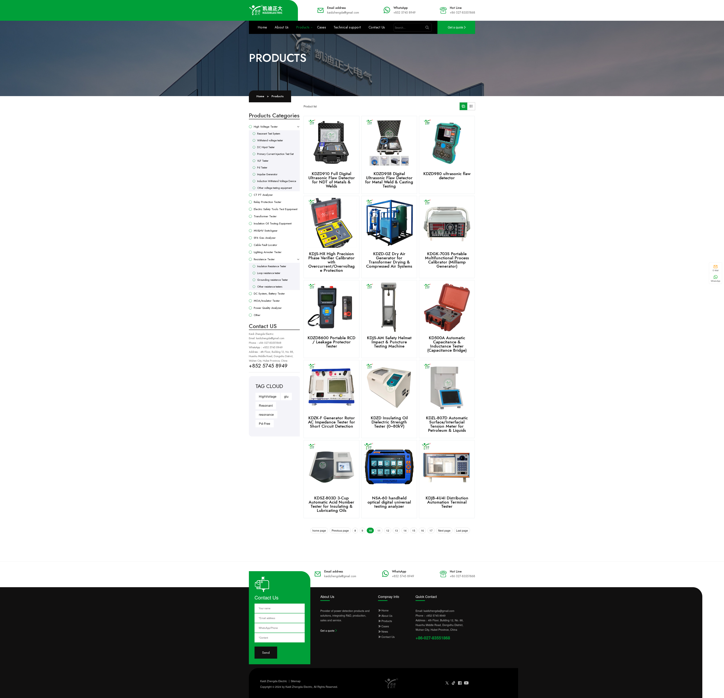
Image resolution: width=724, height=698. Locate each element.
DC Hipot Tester (266, 147)
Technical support (347, 27)
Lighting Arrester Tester (267, 252)
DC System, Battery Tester (269, 294)
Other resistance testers (269, 287)
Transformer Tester (265, 216)
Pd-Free (264, 423)
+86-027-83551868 (433, 638)
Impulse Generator (267, 174)
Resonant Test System (268, 133)
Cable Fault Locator (265, 245)
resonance (266, 414)
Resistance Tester (264, 259)
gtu (286, 396)
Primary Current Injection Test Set (275, 154)
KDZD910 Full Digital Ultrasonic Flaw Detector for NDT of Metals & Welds (331, 180)
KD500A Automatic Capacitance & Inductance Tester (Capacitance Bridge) (447, 344)
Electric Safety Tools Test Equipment (275, 209)
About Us (282, 27)
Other (257, 315)
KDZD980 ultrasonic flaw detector (447, 176)
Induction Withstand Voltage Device (276, 181)
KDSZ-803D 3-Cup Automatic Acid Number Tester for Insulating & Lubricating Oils (331, 504)
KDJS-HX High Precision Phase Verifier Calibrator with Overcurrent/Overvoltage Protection (331, 262)
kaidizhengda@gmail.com (270, 338)
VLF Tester (262, 161)
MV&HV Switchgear (266, 231)
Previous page (340, 530)
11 (378, 530)
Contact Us (377, 27)
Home (262, 27)
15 (413, 530)
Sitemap (296, 681)
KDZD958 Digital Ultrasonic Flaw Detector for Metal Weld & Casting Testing (389, 180)
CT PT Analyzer (263, 195)
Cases (321, 27)
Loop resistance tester (268, 273)
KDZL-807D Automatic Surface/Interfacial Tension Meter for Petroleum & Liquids (447, 424)
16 (422, 530)
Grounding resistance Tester (272, 280)
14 (404, 530)
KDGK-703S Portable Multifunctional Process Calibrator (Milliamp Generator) (447, 260)
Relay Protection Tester (267, 202)
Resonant (266, 405)
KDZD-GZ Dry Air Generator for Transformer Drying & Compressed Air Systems (389, 260)
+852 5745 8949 (273, 347)
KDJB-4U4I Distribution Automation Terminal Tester (447, 502)
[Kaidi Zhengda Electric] (266, 10)
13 (396, 530)
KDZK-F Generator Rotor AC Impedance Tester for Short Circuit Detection (331, 422)
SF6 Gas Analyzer (265, 238)
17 (431, 530)
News (384, 631)
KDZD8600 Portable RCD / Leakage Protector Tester (331, 342)
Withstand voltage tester (270, 140)
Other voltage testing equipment (274, 188)
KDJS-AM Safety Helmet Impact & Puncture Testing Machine (389, 342)
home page (319, 530)
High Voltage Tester (266, 127)
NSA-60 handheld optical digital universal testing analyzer (389, 502)
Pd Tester (262, 167)
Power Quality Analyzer (268, 308)
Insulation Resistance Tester (271, 266)
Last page (462, 530)
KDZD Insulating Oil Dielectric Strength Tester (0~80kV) (389, 422)
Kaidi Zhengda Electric (273, 681)
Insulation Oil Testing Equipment (272, 223)
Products (303, 27)
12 (387, 530)
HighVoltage (268, 396)
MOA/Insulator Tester (267, 301)
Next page (444, 530)
